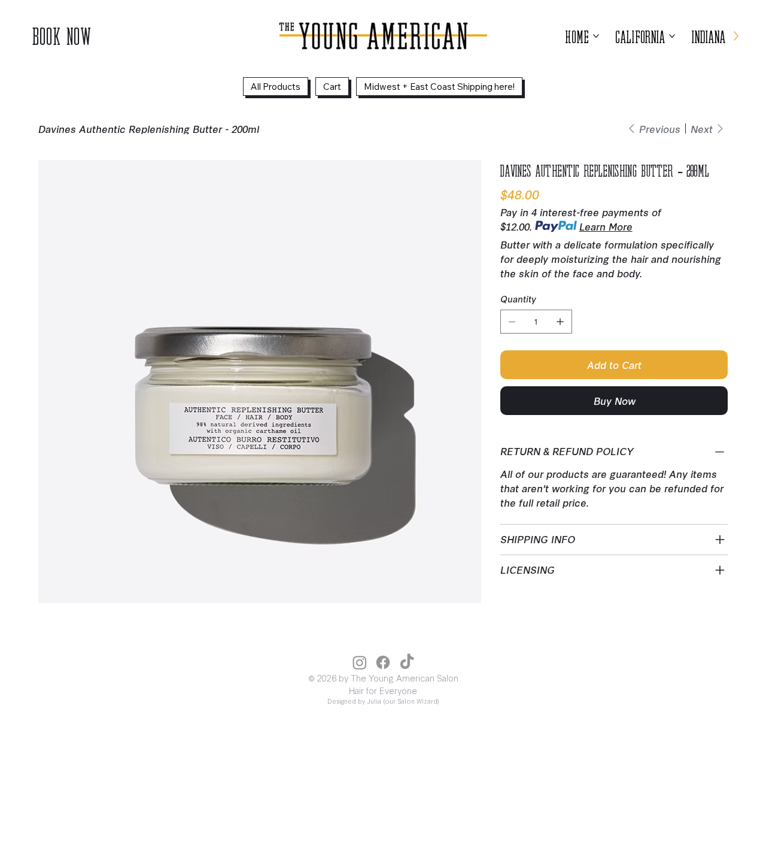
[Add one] (560, 322)
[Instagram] (360, 662)
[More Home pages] (596, 36)
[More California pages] (672, 36)
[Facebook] (383, 662)
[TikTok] (407, 662)
